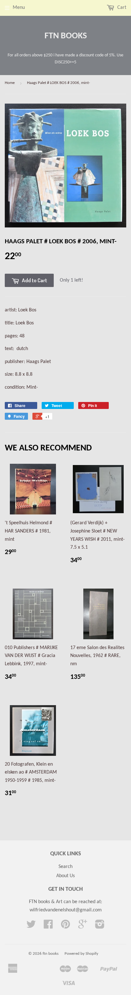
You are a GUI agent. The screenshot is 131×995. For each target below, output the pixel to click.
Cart (121, 7)
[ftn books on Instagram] (100, 926)
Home (10, 83)
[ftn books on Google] (82, 926)
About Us (65, 875)
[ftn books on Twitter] (31, 926)
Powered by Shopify (81, 954)
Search (65, 866)
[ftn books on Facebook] (48, 926)
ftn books (66, 36)
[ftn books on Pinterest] (65, 926)
